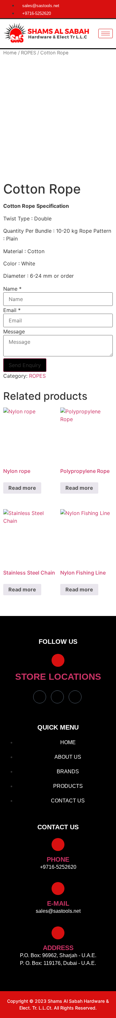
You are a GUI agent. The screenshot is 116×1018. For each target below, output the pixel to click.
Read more (22, 488)
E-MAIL (58, 903)
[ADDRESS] (58, 932)
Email (12, 310)
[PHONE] (58, 844)
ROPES (28, 53)
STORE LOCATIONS (58, 677)
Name (12, 288)
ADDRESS (58, 947)
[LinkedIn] (75, 696)
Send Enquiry (25, 365)
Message (14, 331)
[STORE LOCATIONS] (58, 660)
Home (10, 53)
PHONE (58, 859)
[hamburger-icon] (105, 33)
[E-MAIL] (58, 888)
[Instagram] (57, 696)
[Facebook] (39, 696)
